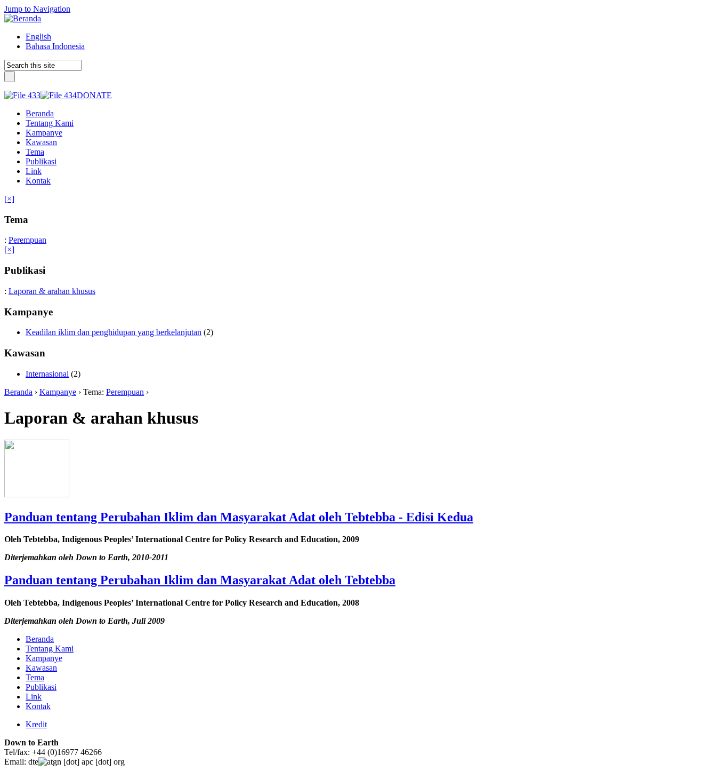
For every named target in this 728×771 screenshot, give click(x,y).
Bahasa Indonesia (55, 46)
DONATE (94, 95)
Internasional (47, 373)
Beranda (18, 391)
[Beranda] (22, 18)
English (38, 36)
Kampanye (57, 391)
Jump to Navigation (37, 8)
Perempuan (27, 239)
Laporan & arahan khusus (52, 291)
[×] (9, 198)
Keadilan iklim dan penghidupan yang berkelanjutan (113, 332)
